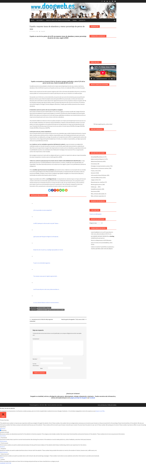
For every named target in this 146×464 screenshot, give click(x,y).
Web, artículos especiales (97, 196)
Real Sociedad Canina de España (56, 309)
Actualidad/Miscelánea (97, 157)
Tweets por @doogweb (95, 214)
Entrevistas (94, 164)
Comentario (36, 339)
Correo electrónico (36, 364)
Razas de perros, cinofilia (44, 307)
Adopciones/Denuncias (97, 161)
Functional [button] (3, 436)
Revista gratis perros (96, 184)
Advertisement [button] (4, 452)
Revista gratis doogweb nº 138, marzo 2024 (72, 319)
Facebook (92, 398)
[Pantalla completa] (114, 79)
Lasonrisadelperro (95, 232)
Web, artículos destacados (97, 193)
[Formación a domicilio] (103, 48)
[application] (103, 72)
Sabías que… (94, 187)
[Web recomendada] (103, 140)
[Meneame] (57, 190)
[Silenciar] (112, 79)
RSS (46, 405)
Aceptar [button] (98, 411)
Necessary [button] (2, 428)
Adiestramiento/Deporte (97, 159)
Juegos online (94, 180)
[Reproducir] (91, 79)
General (93, 173)
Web (41, 368)
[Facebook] (52, 190)
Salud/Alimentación (96, 189)
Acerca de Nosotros (102, 405)
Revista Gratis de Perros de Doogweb (58, 20)
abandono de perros (43, 309)
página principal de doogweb (78, 398)
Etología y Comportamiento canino (100, 166)
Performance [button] (3, 441)
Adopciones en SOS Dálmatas (103, 240)
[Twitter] (49, 190)
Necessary (3, 430)
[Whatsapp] (63, 190)
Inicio (32, 20)
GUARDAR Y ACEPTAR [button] (5, 463)
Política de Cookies (112, 405)
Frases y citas (94, 170)
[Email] (60, 190)
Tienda (74, 20)
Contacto (82, 20)
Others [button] (2, 457)
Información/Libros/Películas (98, 175)
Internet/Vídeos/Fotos (97, 177)
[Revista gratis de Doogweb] (103, 105)
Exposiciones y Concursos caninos (99, 168)
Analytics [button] (2, 446)
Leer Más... (102, 411)
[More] (66, 190)
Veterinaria (94, 191)
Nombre (35, 359)
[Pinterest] (55, 190)
